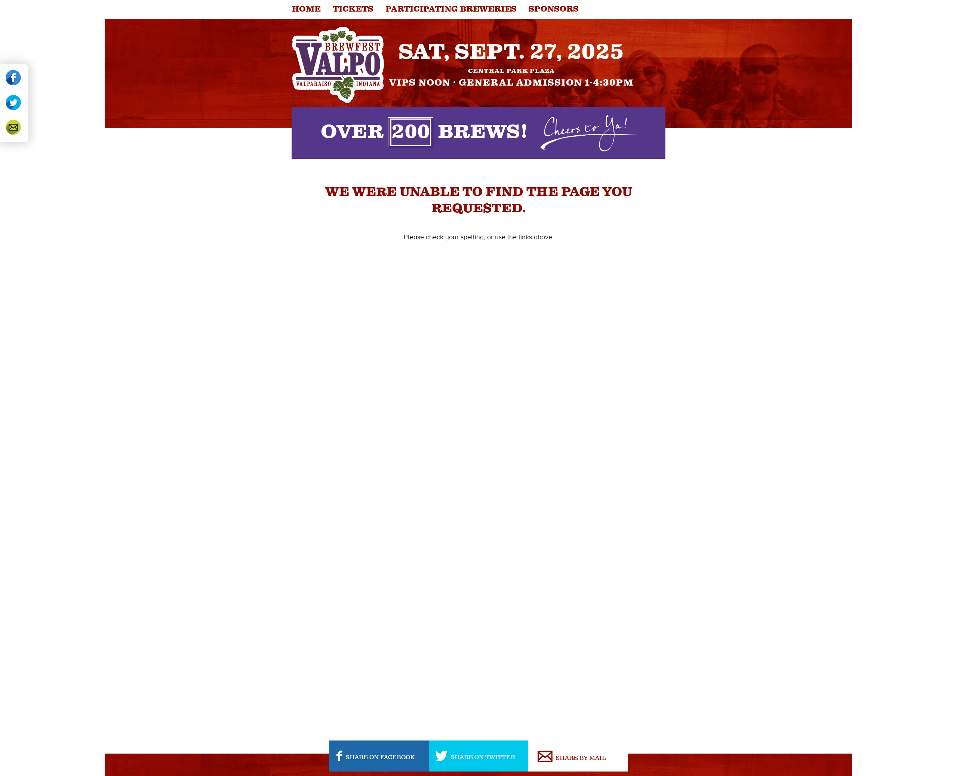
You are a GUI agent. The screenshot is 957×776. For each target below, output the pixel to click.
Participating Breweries (451, 9)
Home (306, 9)
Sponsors (554, 9)
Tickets (353, 9)
